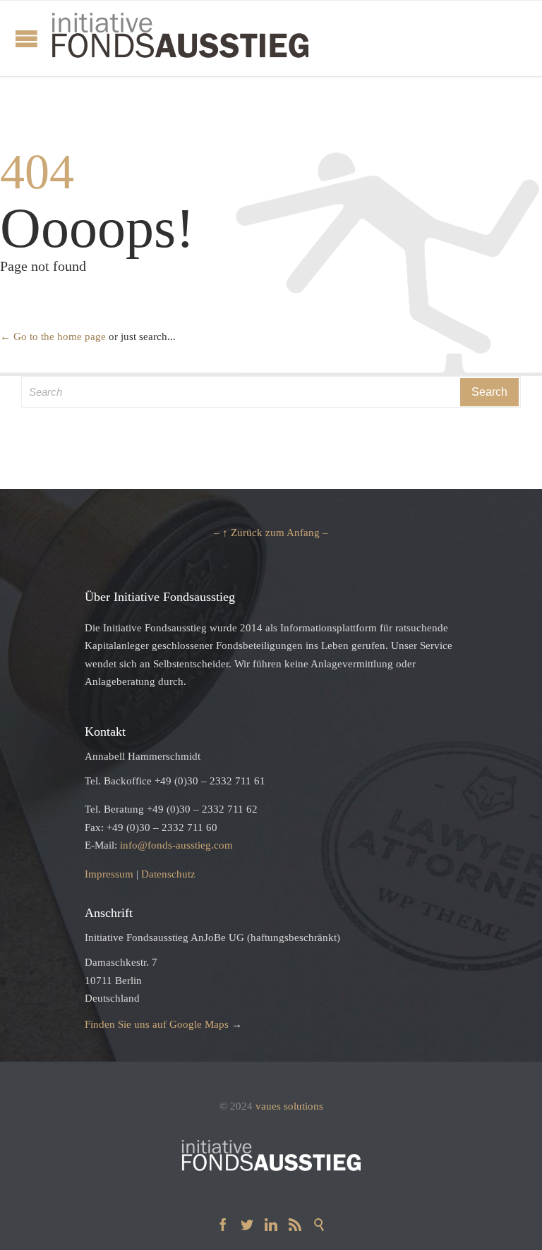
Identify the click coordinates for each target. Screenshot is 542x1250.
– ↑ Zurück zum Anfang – (271, 532)
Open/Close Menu (26, 38)
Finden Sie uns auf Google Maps (157, 1024)
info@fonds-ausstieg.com (176, 845)
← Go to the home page (53, 336)
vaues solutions (289, 1106)
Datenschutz (168, 874)
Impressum (109, 874)
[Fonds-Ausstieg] (180, 38)
